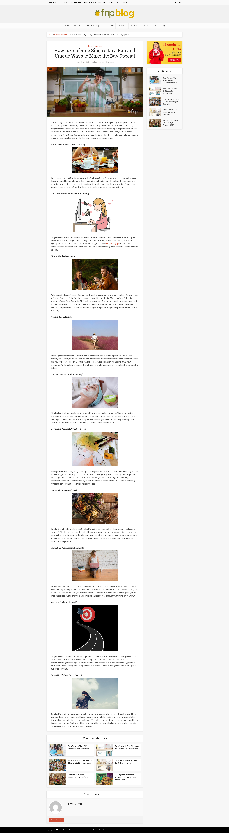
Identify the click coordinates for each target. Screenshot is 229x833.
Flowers (49, 2)
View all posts (56, 820)
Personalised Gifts (70, 2)
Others (154, 25)
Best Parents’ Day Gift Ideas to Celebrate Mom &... (80, 747)
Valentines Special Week (118, 2)
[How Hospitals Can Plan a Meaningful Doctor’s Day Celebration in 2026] (156, 101)
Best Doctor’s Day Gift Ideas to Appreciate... (170, 90)
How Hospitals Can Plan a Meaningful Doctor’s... (171, 101)
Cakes (55, 2)
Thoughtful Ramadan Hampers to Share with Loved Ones (125, 777)
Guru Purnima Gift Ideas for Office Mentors (126, 761)
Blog (50, 34)
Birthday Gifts (89, 2)
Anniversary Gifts (101, 2)
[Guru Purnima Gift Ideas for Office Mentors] (156, 112)
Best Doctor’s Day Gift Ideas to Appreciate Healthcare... (127, 747)
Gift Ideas (109, 25)
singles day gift (113, 243)
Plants (80, 2)
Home (66, 25)
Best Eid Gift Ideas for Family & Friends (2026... (79, 775)
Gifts (60, 2)
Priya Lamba (99, 62)
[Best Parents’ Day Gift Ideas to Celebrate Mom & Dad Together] (156, 80)
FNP (57, 830)
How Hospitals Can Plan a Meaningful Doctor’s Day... (80, 761)
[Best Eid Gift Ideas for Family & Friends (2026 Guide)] (156, 123)
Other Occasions (60, 34)
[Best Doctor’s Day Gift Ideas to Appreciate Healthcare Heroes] (156, 91)
